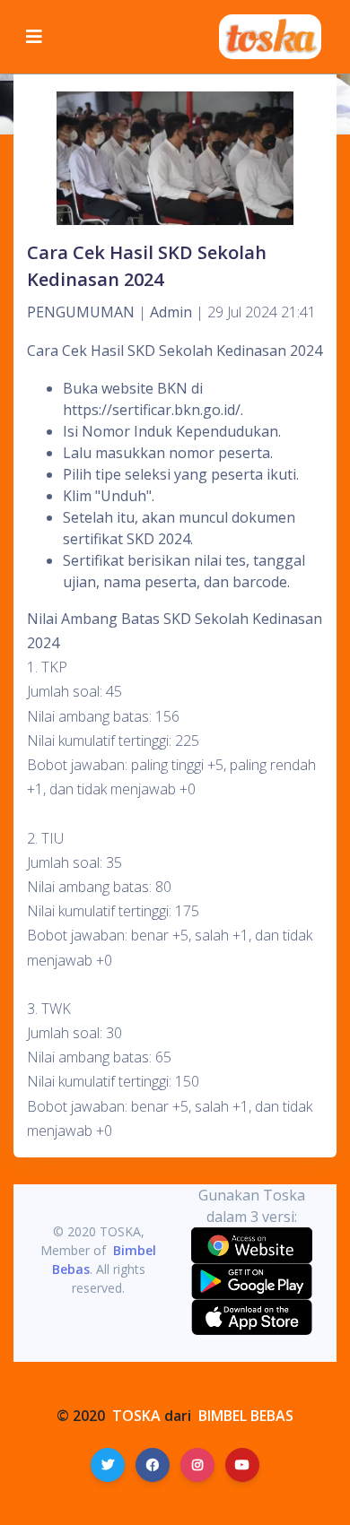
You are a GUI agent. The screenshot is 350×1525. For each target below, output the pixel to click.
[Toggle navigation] (34, 36)
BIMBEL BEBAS (245, 1415)
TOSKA (136, 1415)
